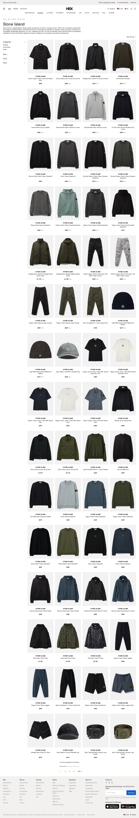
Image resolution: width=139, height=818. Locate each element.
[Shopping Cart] (135, 9)
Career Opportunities (92, 791)
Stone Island (21, 19)
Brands (14, 19)
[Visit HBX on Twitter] (112, 782)
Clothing (5, 45)
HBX (70, 791)
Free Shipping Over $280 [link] (108, 2)
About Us (55, 796)
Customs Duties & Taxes (58, 792)
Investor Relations (91, 794)
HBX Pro (55, 802)
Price (5, 63)
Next (80, 771)
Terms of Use (126, 797)
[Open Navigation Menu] (4, 9)
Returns (55, 788)
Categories (7, 42)
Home (5, 19)
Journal (5, 803)
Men (9, 8)
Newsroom (88, 785)
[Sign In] (131, 9)
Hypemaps (72, 785)
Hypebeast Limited (11, 814)
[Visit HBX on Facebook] (106, 782)
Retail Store (56, 799)
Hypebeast (72, 782)
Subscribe (131, 793)
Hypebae (72, 788)
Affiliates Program (58, 804)
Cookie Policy (91, 814)
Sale (4, 800)
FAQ (54, 782)
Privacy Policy (81, 814)
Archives (23, 8)
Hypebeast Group (91, 782)
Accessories (6, 47)
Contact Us (89, 803)
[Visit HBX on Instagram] (109, 782)
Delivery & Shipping (59, 785)
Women (15, 8)
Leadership (89, 788)
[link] (10, 2)
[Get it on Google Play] (128, 806)
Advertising (89, 797)
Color (5, 58)
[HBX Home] (69, 8)
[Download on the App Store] (112, 806)
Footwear (6, 794)
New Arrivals (7, 782)
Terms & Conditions (69, 814)
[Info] (7, 54)
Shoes (5, 49)
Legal (87, 800)
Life (4, 797)
